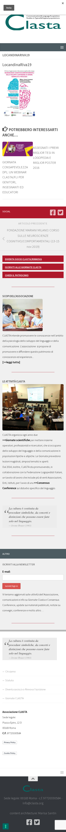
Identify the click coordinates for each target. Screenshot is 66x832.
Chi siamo (10, 671)
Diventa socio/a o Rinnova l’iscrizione (25, 689)
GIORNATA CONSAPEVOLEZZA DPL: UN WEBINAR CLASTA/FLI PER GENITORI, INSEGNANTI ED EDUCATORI (15, 177)
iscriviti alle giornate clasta (23, 267)
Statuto (9, 680)
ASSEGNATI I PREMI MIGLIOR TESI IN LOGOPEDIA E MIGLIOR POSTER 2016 (46, 158)
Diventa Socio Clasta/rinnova (23, 259)
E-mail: (6, 571)
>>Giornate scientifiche (16, 440)
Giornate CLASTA (14, 698)
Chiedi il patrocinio (17, 275)
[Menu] (62, 47)
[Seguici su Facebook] (53, 212)
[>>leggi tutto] (11, 362)
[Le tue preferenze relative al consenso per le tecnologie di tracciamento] (6, 826)
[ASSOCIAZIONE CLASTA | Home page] (33, 21)
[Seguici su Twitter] (60, 212)
